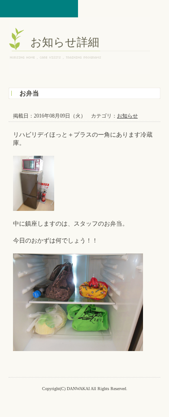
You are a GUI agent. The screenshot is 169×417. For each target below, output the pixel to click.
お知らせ (127, 115)
